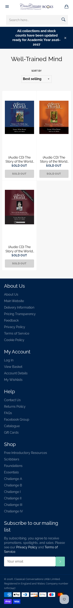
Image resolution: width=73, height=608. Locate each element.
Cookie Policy (14, 340)
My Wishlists (13, 380)
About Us (11, 294)
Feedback (11, 320)
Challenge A (13, 479)
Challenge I (12, 492)
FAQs (8, 413)
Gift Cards (11, 432)
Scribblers (11, 459)
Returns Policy (15, 406)
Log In (8, 360)
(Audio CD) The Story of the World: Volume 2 (19, 160)
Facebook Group (16, 419)
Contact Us (12, 400)
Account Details (16, 373)
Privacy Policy (14, 327)
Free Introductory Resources (25, 453)
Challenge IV (13, 511)
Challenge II (12, 498)
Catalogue (12, 426)
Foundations (13, 466)
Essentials (11, 472)
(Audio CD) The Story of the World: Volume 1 (54, 160)
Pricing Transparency (20, 314)
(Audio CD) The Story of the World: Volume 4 (19, 249)
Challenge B (13, 485)
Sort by (36, 70)
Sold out (19, 173)
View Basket (13, 367)
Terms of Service (16, 333)
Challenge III (13, 505)
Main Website (14, 301)
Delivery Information (19, 307)
